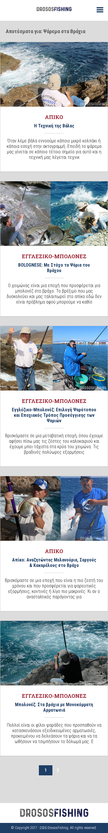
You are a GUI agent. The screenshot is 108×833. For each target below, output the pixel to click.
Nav (97, 9)
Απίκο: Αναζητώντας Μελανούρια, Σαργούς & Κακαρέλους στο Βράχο (54, 562)
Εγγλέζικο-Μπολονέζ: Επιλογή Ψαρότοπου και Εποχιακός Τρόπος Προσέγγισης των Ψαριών (54, 415)
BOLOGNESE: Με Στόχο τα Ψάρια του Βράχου (54, 267)
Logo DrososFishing (54, 9)
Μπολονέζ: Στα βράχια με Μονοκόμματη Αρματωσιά (54, 707)
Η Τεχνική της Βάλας (54, 126)
